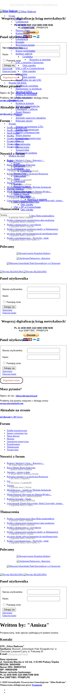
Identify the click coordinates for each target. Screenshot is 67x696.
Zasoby (13, 100)
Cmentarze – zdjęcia (26, 109)
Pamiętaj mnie (14, 302)
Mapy (19, 115)
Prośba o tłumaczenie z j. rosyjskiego (24, 224)
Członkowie (22, 21)
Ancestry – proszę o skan (18, 472)
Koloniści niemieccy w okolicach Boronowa (27, 476)
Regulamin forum (25, 45)
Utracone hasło (9, 312)
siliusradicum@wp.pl (18, 654)
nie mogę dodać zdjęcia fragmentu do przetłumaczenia (32, 233)
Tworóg (10, 485)
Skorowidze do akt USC (28, 80)
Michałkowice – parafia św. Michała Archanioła (29, 490)
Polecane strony (24, 97)
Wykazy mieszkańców (28, 106)
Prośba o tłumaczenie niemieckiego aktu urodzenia (30, 220)
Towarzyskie (22, 150)
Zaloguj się (9, 307)
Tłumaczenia (22, 147)
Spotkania (21, 24)
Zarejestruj (7, 310)
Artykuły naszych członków (31, 117)
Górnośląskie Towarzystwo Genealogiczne (34, 4)
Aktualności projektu (27, 85)
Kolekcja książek (25, 103)
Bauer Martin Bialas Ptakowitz (21, 467)
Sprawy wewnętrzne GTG (29, 126)
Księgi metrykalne (25, 50)
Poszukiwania (23, 144)
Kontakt (20, 42)
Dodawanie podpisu (26, 152)
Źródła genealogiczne (27, 129)
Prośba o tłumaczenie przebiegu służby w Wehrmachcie (32, 229)
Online (11, 417)
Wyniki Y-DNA (24, 91)
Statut (19, 36)
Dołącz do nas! (17, 155)
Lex (8, 481)
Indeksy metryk (24, 53)
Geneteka (28, 56)
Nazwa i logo (23, 30)
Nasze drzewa (23, 135)
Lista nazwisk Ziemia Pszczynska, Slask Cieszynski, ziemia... (35, 503)
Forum (12, 123)
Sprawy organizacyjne (28, 132)
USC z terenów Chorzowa (29, 62)
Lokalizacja (22, 39)
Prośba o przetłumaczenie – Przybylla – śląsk (28, 238)
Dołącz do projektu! (26, 94)
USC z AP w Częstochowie (30, 68)
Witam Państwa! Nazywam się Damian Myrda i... (29, 494)
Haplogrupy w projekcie (29, 88)
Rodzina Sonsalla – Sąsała (19, 499)
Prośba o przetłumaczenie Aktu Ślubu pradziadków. (30, 518)
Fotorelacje (28, 27)
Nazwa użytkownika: (12, 289)
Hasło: (5, 296)
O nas (12, 15)
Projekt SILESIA (17, 82)
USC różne (21, 74)
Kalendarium (23, 33)
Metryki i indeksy (18, 47)
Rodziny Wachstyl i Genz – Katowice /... (25, 463)
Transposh (37, 685)
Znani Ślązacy (23, 112)
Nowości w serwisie (40, 59)
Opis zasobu (29, 65)
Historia (20, 141)
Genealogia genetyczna (28, 138)
